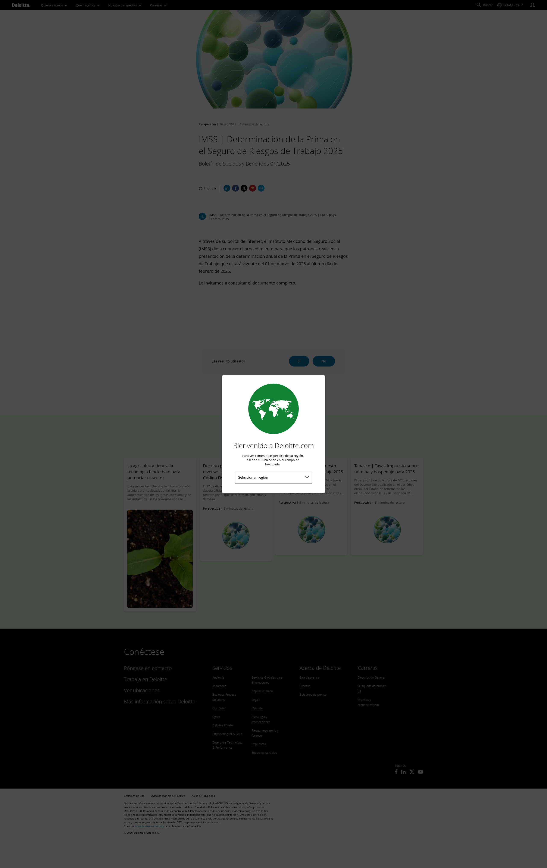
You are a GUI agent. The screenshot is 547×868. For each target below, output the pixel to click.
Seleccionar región (253, 477)
